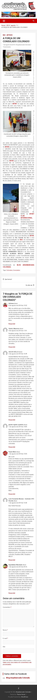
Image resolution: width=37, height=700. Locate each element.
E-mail (5, 638)
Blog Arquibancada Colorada (18, 678)
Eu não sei (29, 285)
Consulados (16, 270)
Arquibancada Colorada (23, 45)
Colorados (9, 270)
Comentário (7, 607)
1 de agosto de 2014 (9, 45)
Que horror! (8, 279)
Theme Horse (21, 694)
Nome (5, 630)
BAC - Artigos (7, 35)
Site (4, 647)
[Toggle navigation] (3, 21)
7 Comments (7, 47)
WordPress (24, 697)
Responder (12, 324)
